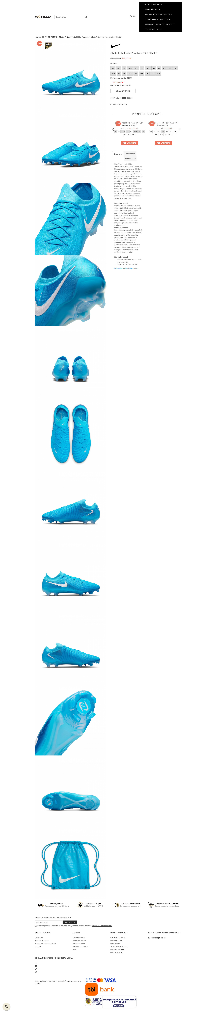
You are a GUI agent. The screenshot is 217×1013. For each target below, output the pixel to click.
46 (147, 73)
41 (170, 68)
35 (113, 68)
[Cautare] (86, 17)
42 (175, 68)
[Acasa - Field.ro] (43, 17)
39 (154, 68)
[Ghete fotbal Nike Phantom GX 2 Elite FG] (71, 76)
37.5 (136, 68)
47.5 (158, 73)
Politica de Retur (79, 943)
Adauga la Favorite (119, 104)
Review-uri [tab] (130, 158)
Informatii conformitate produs (126, 268)
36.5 (129, 68)
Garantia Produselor (80, 946)
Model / (62, 37)
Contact (38, 946)
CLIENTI (76, 932)
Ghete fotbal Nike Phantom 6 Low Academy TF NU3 (129, 124)
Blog (159, 29)
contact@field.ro (158, 937)
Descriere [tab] (118, 154)
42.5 (113, 73)
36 (124, 68)
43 (119, 73)
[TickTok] (36, 969)
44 (124, 73)
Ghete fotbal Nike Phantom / (78, 37)
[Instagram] (36, 972)
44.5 (129, 73)
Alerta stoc (124, 91)
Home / (38, 37)
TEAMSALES (149, 29)
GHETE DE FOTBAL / (50, 37)
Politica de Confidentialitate (102, 926)
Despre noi (39, 937)
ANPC (75, 949)
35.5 (118, 68)
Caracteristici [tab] (130, 153)
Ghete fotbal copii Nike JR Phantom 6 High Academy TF (163, 124)
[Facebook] (36, 963)
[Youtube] (36, 966)
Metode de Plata (79, 937)
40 (159, 68)
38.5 (147, 68)
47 (152, 73)
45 (136, 73)
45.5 (141, 73)
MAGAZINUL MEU (43, 932)
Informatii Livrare (79, 940)
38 (142, 68)
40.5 (164, 68)
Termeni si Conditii (42, 940)
